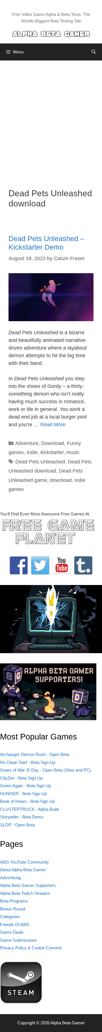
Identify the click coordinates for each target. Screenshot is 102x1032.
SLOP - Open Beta (17, 824)
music (73, 452)
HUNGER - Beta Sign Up (23, 793)
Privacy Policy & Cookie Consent (30, 947)
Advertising (10, 877)
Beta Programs (14, 901)
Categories (10, 916)
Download (52, 443)
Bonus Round (12, 908)
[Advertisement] (51, 120)
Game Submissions (18, 940)
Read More (52, 424)
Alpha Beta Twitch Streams (25, 893)
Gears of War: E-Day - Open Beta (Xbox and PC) (45, 770)
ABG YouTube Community (24, 862)
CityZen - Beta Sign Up (21, 778)
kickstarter (52, 452)
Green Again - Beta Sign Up (25, 785)
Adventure (27, 443)
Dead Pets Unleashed (40, 462)
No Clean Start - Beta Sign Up (27, 762)
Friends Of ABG (14, 924)
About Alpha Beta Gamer (23, 869)
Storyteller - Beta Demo (21, 816)
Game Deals (12, 932)
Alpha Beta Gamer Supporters (28, 885)
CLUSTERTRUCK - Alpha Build (29, 809)
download (61, 480)
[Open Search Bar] (93, 51)
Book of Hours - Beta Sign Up (27, 801)
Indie (32, 452)
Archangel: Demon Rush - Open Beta (34, 754)
